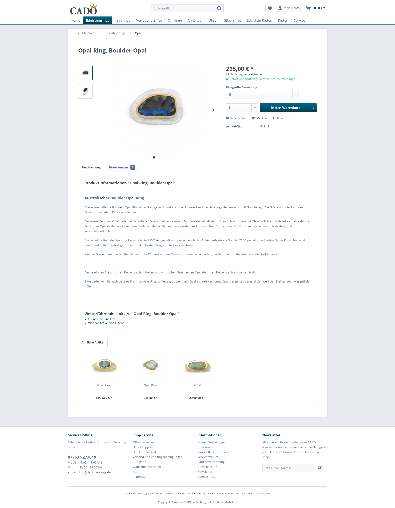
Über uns (204, 447)
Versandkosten (188, 493)
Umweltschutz (207, 467)
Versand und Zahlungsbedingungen (157, 457)
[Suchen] (219, 8)
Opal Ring (104, 385)
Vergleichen (238, 118)
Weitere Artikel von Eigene (105, 323)
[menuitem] (187, 10)
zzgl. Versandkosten (250, 74)
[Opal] (197, 366)
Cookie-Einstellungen (212, 442)
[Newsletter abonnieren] (320, 468)
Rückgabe (139, 462)
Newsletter (205, 472)
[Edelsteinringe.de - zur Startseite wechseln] (84, 9)
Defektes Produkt (144, 452)
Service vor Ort (208, 457)
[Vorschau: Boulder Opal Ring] (85, 73)
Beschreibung (91, 167)
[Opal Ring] (104, 366)
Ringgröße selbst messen (215, 452)
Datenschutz (206, 477)
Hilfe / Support (143, 447)
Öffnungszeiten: (144, 442)
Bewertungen (121, 167)
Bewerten (283, 118)
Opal (197, 385)
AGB (135, 472)
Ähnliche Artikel (92, 342)
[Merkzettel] (269, 8)
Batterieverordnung (211, 462)
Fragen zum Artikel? (101, 319)
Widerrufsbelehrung (147, 467)
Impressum (140, 477)
